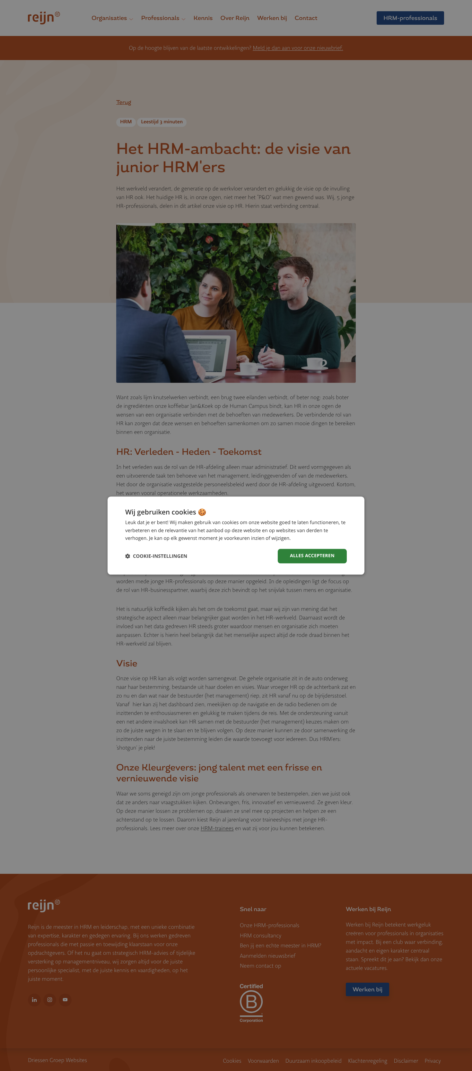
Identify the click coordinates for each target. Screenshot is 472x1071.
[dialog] (236, 535)
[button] (156, 556)
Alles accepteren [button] (312, 556)
